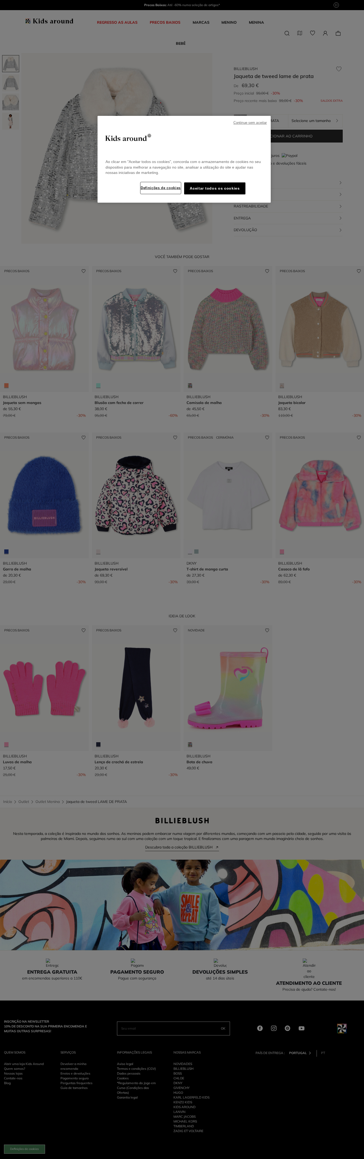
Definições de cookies (161, 188)
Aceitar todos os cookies (215, 188)
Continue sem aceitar (250, 123)
